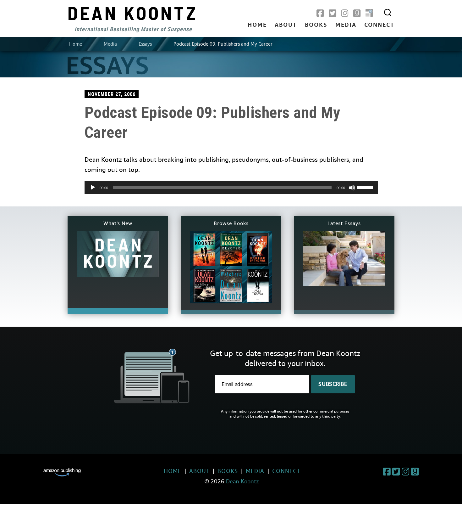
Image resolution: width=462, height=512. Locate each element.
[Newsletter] (369, 13)
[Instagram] (345, 13)
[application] (231, 187)
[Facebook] (320, 13)
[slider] (366, 187)
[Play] (93, 187)
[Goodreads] (357, 13)
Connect (379, 25)
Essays (145, 44)
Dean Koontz (133, 12)
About (286, 25)
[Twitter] (332, 13)
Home (257, 25)
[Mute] (352, 187)
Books (316, 25)
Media (345, 25)
